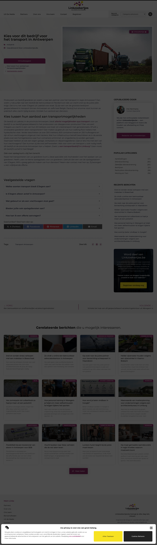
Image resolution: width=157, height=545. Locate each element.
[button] (151, 528)
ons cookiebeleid (75, 536)
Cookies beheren (138, 536)
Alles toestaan (108, 536)
